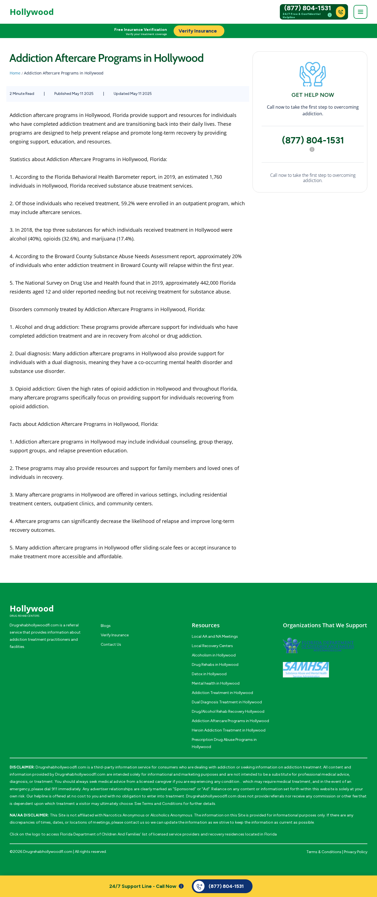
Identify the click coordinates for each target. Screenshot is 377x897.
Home (15, 73)
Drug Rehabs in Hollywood (215, 664)
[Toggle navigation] (360, 12)
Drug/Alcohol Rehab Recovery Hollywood (228, 711)
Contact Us (111, 644)
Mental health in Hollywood (216, 683)
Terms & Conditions (323, 852)
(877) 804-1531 (307, 8)
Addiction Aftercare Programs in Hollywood (230, 721)
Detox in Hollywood (209, 674)
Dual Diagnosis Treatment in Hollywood (227, 702)
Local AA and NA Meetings (215, 636)
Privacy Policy (355, 852)
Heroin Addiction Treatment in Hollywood (229, 730)
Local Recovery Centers (212, 646)
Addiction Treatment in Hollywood (222, 692)
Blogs (106, 625)
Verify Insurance (115, 635)
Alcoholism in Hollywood (214, 655)
